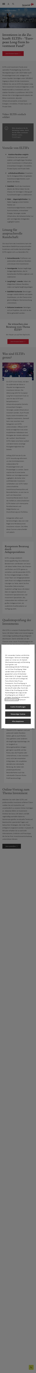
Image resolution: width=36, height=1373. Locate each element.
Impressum (22, 700)
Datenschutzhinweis (11, 700)
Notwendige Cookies (18, 714)
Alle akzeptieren (18, 721)
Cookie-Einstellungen (18, 707)
